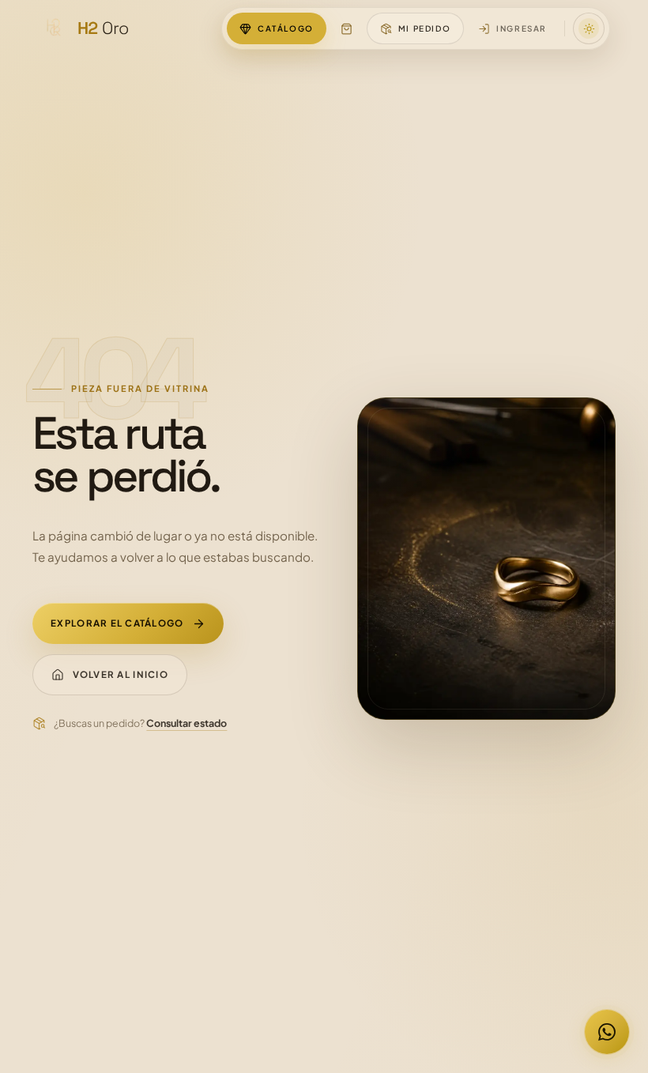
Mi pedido (424, 28)
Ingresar (521, 28)
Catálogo (286, 28)
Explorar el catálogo (117, 623)
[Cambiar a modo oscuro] (589, 28)
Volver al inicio (120, 674)
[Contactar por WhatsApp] (607, 1032)
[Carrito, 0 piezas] (346, 28)
